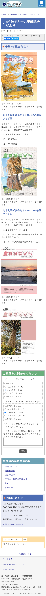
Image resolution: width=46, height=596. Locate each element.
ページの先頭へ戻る (23, 554)
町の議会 (23, 14)
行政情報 (13, 14)
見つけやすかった (13, 406)
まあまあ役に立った (14, 387)
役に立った (11, 383)
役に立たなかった (13, 396)
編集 (24, 539)
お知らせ (9, 488)
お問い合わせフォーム (13, 524)
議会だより (34, 14)
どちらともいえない (14, 390)
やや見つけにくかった (15, 416)
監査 (7, 483)
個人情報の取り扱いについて (15, 564)
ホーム (4, 14)
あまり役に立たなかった (16, 393)
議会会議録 (10, 471)
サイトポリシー (9, 559)
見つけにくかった (13, 419)
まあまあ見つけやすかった (17, 409)
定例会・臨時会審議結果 (16, 479)
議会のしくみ (11, 467)
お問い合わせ (8, 569)
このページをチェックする (12, 539)
